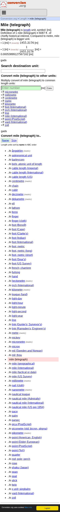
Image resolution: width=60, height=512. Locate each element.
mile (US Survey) (22, 376)
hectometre (18, 280)
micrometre (11, 92)
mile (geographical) (23, 363)
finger (15, 216)
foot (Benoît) (19, 225)
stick (14, 480)
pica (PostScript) (21, 424)
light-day (17, 298)
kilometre (10, 104)
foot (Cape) (18, 229)
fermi (15, 212)
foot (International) (15, 107)
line (7, 113)
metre (8, 101)
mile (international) (16, 116)
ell (13, 203)
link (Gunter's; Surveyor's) (27, 324)
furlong (16, 272)
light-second (19, 311)
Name (5, 140)
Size (14, 140)
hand (15, 276)
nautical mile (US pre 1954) (28, 407)
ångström (17, 150)
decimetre (18, 194)
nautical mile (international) (28, 402)
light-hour (17, 303)
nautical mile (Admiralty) (26, 398)
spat (14, 476)
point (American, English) (27, 437)
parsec (16, 420)
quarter (16, 454)
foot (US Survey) (21, 263)
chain (15, 185)
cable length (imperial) (25, 168)
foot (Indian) (19, 237)
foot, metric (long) (22, 250)
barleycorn (18, 159)
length (27, 29)
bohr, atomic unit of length (27, 164)
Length (23, 18)
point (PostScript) (15, 119)
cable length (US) (22, 176)
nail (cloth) (18, 385)
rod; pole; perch (21, 459)
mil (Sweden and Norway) (27, 350)
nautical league (21, 394)
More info (28, 507)
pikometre (18, 433)
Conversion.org (9, 18)
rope (14, 463)
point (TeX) (18, 450)
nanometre (18, 389)
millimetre (10, 95)
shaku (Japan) (20, 467)
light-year (17, 315)
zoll (7, 125)
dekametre (18, 199)
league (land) (20, 294)
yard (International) (16, 122)
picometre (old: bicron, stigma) (29, 428)
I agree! (47, 508)
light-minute (19, 307)
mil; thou (17, 355)
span (15, 471)
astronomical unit (22, 155)
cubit (15, 190)
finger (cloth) (19, 220)
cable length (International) (27, 172)
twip (14, 484)
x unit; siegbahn (21, 489)
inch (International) (16, 110)
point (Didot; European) (25, 441)
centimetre (11, 98)
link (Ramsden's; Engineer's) (29, 328)
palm (15, 415)
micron (16, 346)
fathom (16, 207)
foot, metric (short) (22, 255)
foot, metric (18, 246)
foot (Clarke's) (20, 233)
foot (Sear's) (19, 259)
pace (15, 411)
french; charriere (21, 267)
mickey (16, 337)
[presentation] (27, 42)
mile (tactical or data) (24, 372)
